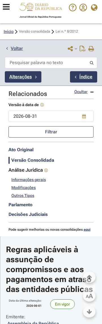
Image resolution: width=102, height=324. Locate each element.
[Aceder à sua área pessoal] (83, 10)
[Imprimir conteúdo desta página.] (91, 49)
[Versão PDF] (83, 49)
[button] (41, 7)
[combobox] (51, 116)
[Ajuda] (72, 10)
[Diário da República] (41, 8)
